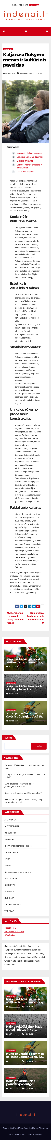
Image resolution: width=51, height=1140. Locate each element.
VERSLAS (9, 911)
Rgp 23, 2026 (14, 1007)
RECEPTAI (9, 885)
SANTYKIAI (9, 892)
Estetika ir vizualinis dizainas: (30, 157)
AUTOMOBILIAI (11, 826)
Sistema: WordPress (10, 1128)
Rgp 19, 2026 (14, 1088)
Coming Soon (20, 1134)
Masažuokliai (10, 928)
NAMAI (7, 865)
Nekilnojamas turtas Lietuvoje (17, 872)
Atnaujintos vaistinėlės (14, 932)
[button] (47, 31)
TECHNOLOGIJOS (13, 905)
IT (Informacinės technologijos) (18, 846)
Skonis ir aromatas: (25, 161)
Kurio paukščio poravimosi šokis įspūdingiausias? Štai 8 (25, 716)
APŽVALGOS (10, 820)
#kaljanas (24, 73)
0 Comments (30, 1007)
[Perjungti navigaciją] (26, 31)
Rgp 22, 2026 (14, 1034)
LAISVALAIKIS (8, 49)
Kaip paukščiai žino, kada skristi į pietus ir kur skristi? (24, 689)
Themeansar (43, 1128)
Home (11, 1134)
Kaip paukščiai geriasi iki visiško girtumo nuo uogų (24, 660)
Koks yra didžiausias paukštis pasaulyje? (23, 793)
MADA (7, 859)
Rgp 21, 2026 (14, 1061)
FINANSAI (9, 839)
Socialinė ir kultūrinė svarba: (29, 153)
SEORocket (9, 935)
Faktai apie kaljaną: (25, 172)
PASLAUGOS (10, 878)
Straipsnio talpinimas (34, 1134)
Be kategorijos (10, 833)
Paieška (8, 738)
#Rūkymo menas (35, 73)
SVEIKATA (9, 898)
